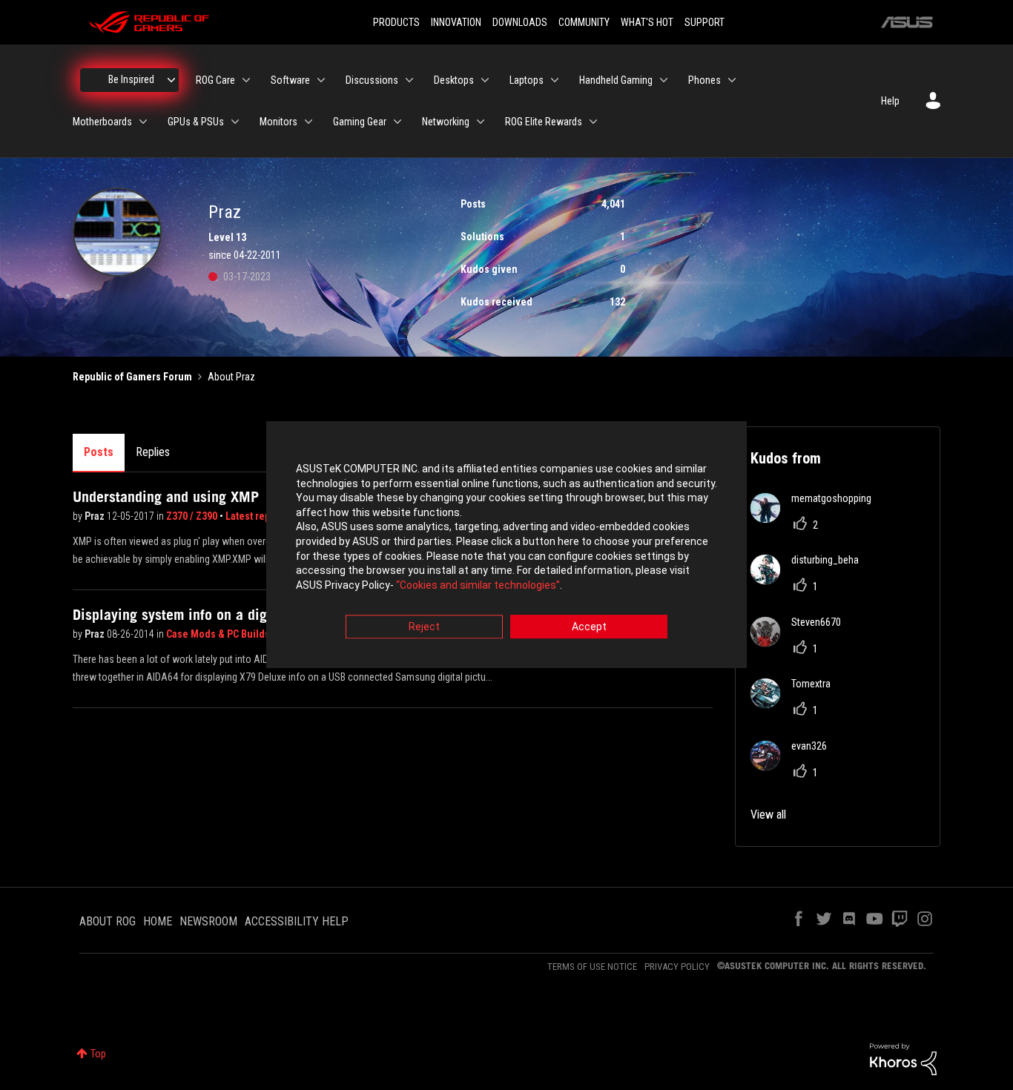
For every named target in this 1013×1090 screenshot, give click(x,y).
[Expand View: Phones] (732, 80)
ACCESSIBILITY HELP (297, 921)
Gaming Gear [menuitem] (359, 122)
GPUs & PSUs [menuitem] (196, 122)
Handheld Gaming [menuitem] (616, 80)
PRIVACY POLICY (677, 966)
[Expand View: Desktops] (485, 80)
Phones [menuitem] (704, 80)
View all (768, 814)
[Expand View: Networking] (480, 121)
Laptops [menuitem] (526, 80)
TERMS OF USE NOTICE (592, 966)
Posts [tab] (98, 452)
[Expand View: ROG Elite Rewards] (593, 121)
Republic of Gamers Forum (132, 377)
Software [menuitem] (290, 80)
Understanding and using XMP (166, 497)
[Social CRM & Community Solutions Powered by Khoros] (903, 1058)
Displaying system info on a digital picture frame (224, 615)
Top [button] (98, 1054)
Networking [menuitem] (445, 122)
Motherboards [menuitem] (102, 122)
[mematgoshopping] (816, 519)
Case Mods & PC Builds (219, 634)
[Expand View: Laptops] (554, 80)
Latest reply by (258, 516)
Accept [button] (589, 627)
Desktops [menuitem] (454, 80)
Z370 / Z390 (193, 516)
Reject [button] (424, 627)
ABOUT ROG (107, 921)
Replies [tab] (153, 452)
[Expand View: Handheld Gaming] (663, 80)
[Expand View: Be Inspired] (171, 80)
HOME (157, 921)
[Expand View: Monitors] (308, 121)
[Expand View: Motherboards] (143, 121)
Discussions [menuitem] (372, 80)
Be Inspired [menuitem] (131, 79)
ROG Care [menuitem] (215, 80)
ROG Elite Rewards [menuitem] (543, 122)
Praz (96, 516)
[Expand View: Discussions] (409, 80)
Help (890, 101)
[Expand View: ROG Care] (246, 80)
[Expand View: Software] (321, 80)
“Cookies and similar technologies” (478, 585)
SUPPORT (704, 22)
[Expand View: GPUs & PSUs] (235, 121)
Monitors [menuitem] (278, 122)
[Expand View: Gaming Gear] (397, 121)
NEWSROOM (208, 921)
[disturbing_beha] (810, 580)
